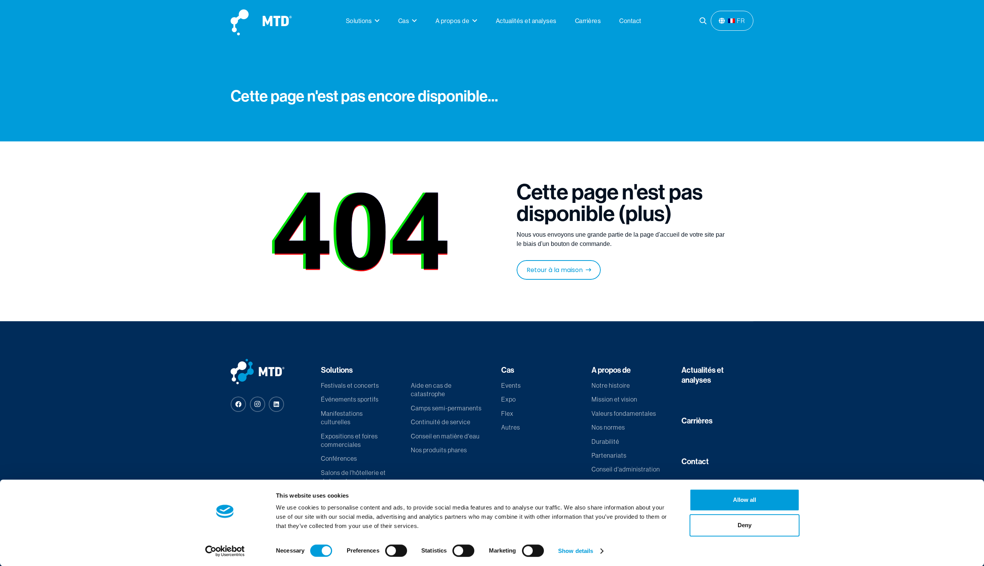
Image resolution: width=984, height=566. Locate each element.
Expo (508, 399)
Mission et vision (614, 399)
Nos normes (608, 427)
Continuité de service (440, 422)
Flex (507, 413)
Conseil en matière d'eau (445, 436)
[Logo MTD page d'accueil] (261, 21)
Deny (744, 525)
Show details (575, 551)
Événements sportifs (350, 399)
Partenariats (609, 455)
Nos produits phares (439, 450)
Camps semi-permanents (446, 408)
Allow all (744, 499)
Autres (510, 427)
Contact (695, 461)
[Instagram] (257, 404)
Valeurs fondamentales (624, 413)
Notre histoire (611, 385)
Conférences (339, 458)
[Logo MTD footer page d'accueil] (267, 371)
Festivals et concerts (350, 385)
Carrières (697, 420)
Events (511, 385)
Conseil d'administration (626, 469)
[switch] (396, 550)
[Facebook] (238, 404)
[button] (377, 20)
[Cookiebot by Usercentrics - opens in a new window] (225, 551)
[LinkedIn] (276, 404)
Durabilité (605, 441)
